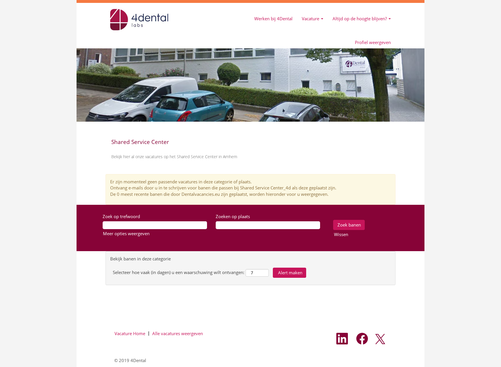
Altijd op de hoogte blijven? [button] (360, 18)
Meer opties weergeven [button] (126, 233)
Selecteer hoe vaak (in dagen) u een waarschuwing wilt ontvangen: (178, 272)
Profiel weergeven (373, 42)
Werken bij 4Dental (273, 18)
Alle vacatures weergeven (177, 333)
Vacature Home (130, 333)
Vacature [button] (311, 18)
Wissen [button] (341, 234)
